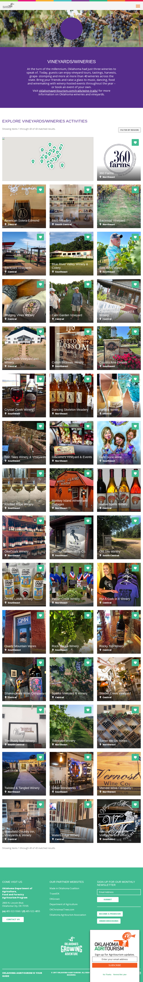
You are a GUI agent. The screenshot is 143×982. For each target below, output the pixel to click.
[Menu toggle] (138, 6)
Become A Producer (110, 913)
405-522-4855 (33, 911)
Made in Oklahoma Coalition (64, 888)
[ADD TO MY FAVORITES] (135, 142)
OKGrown (55, 898)
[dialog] (115, 956)
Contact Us (13, 919)
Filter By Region (129, 130)
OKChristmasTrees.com (62, 909)
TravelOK (54, 893)
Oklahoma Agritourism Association (68, 914)
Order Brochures (108, 921)
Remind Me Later (120, 974)
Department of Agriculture (64, 904)
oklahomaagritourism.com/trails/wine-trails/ (68, 91)
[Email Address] (119, 892)
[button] (42, 161)
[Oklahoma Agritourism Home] (8, 5)
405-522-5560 (13, 911)
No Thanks (107, 974)
